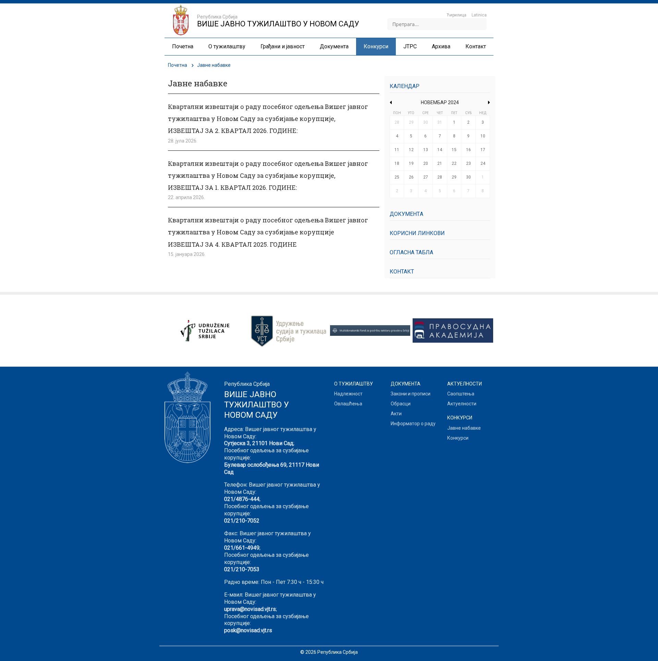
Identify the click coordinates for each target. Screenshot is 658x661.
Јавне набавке (464, 428)
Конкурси (457, 438)
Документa (406, 214)
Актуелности (461, 403)
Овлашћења (348, 403)
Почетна (177, 65)
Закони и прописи (410, 393)
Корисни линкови (417, 233)
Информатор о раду (413, 423)
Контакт (402, 271)
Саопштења (460, 393)
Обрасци (401, 403)
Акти (396, 413)
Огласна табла (411, 252)
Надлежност (348, 393)
